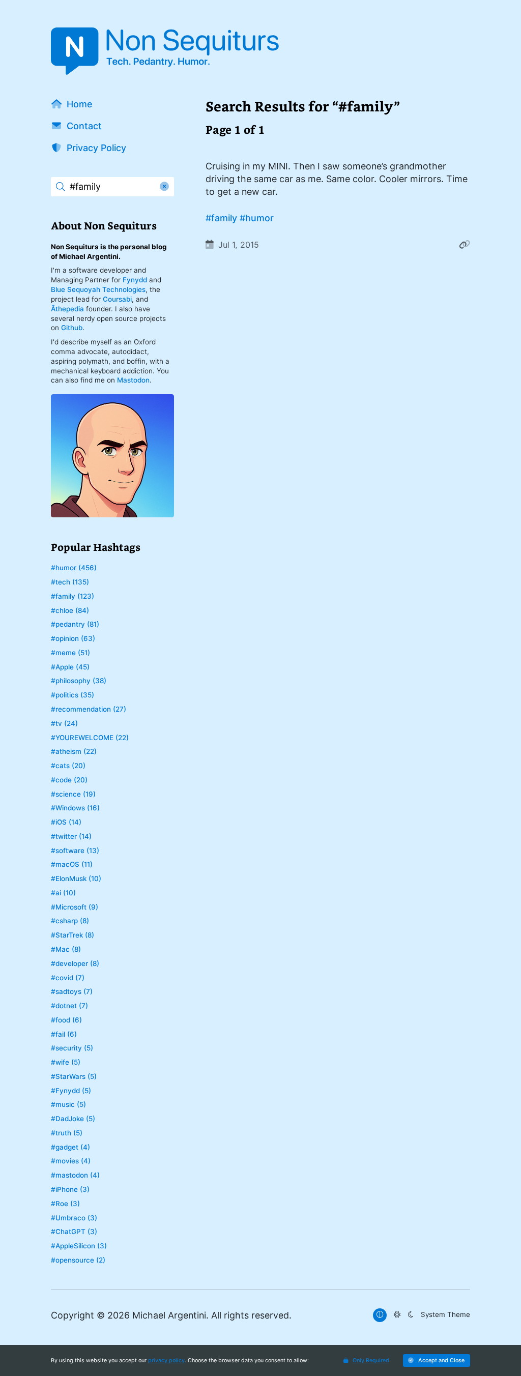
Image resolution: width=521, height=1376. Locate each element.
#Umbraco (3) (74, 1218)
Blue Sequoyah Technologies (98, 289)
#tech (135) (70, 582)
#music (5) (68, 1104)
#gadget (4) (70, 1147)
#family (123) (72, 596)
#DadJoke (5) (73, 1119)
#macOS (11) (72, 864)
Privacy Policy (96, 147)
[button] (436, 1360)
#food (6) (66, 1020)
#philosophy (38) (78, 681)
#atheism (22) (74, 751)
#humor (257, 218)
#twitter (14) (71, 836)
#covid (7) (67, 978)
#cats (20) (68, 766)
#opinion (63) (73, 638)
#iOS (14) (66, 822)
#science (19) (73, 794)
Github (71, 328)
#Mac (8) (66, 949)
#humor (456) (74, 568)
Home (80, 104)
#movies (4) (71, 1161)
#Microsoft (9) (74, 907)
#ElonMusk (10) (76, 878)
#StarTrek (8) (72, 935)
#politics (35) (72, 695)
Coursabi (117, 299)
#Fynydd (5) (71, 1091)
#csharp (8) (70, 921)
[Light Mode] (396, 1315)
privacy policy (166, 1360)
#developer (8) (75, 963)
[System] (380, 1315)
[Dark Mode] (410, 1315)
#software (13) (75, 850)
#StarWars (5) (74, 1076)
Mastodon (133, 380)
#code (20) (69, 780)
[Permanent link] (464, 244)
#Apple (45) (70, 667)
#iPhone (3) (70, 1189)
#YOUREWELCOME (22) (90, 738)
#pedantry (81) (75, 624)
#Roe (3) (65, 1203)
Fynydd (135, 280)
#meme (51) (70, 653)
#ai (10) (63, 893)
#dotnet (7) (69, 1006)
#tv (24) (64, 723)
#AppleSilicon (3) (79, 1246)
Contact (84, 126)
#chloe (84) (70, 610)
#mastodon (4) (75, 1175)
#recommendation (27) (88, 709)
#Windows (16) (75, 808)
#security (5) (72, 1048)
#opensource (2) (78, 1260)
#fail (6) (64, 1034)
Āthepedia (67, 309)
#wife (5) (65, 1062)
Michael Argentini (169, 1315)
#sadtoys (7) (72, 991)
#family (221, 218)
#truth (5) (66, 1133)
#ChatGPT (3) (74, 1231)
